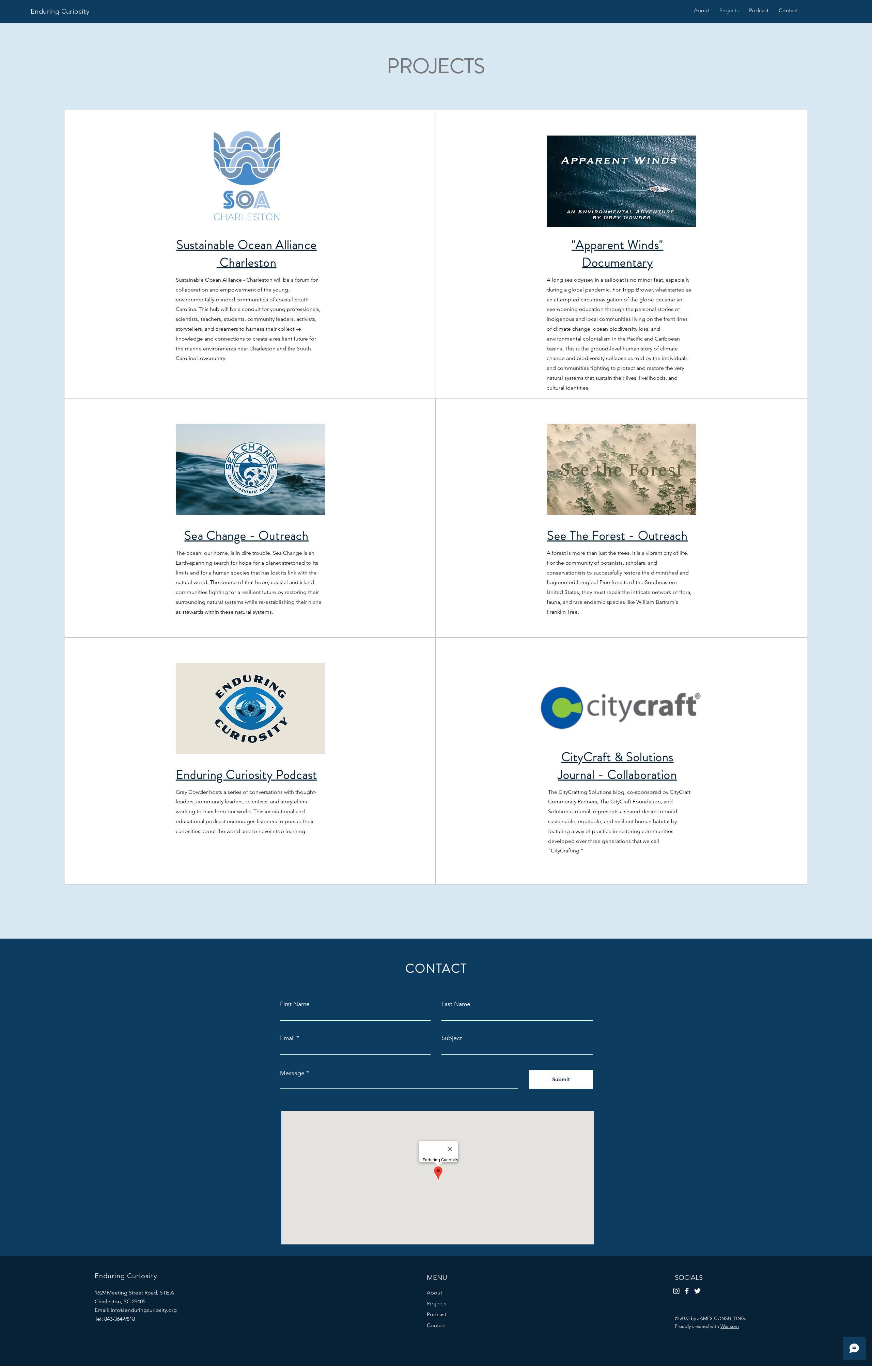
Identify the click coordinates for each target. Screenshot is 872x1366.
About (434, 1292)
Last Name (455, 1004)
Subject (451, 1038)
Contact (436, 1325)
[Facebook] (687, 1291)
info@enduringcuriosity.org (144, 1310)
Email (287, 1038)
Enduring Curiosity (60, 11)
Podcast (436, 1314)
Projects (436, 1303)
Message (292, 1073)
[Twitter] (697, 1291)
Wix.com (729, 1326)
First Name (295, 1004)
